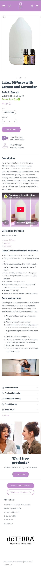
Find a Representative (20, 486)
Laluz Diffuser (9, 240)
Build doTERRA (10, 516)
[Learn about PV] (10, 104)
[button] (20, 387)
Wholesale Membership (20, 492)
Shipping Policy (8, 564)
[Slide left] (15, 78)
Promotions (8, 520)
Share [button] (6, 415)
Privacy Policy (7, 561)
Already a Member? (12, 512)
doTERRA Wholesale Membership (17, 504)
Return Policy (28, 561)
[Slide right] (25, 78)
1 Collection (9, 112)
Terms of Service (18, 561)
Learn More (20, 474)
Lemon (7, 243)
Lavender (8, 246)
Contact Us (8, 524)
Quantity (5, 117)
